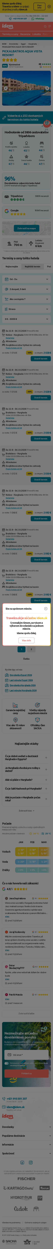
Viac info (26, 640)
